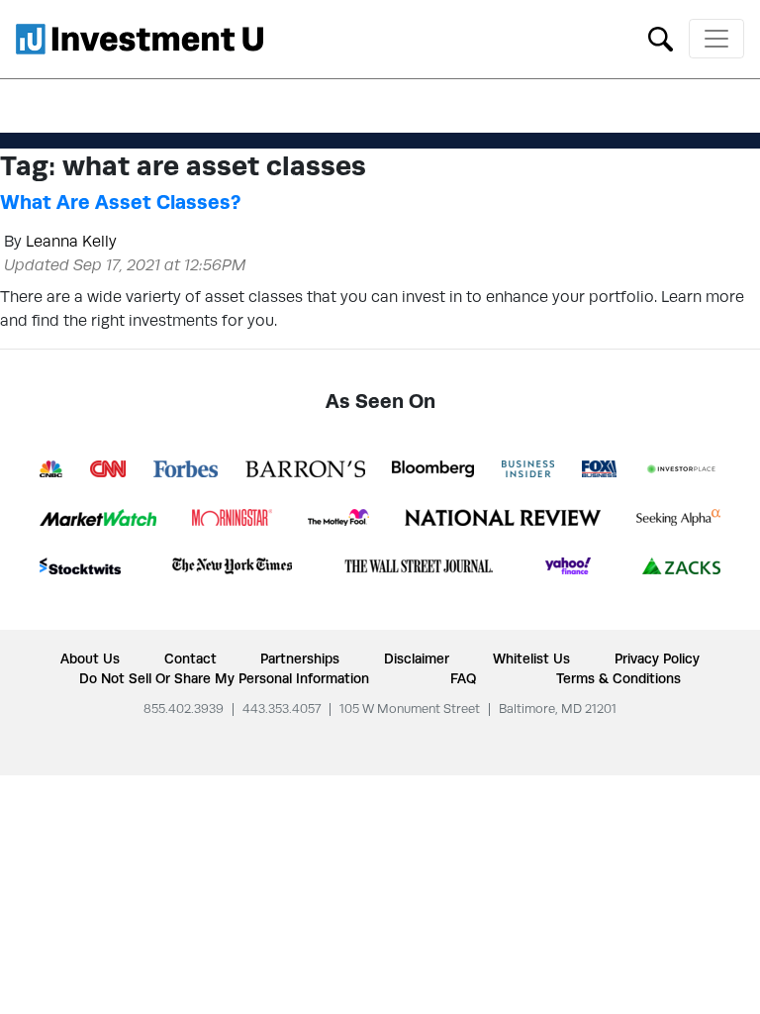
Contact (190, 658)
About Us (90, 658)
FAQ (463, 678)
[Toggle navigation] (716, 38)
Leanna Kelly (71, 241)
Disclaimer (416, 658)
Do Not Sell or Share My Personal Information (224, 678)
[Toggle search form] (660, 37)
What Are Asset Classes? (120, 202)
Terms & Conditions (618, 678)
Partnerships (299, 658)
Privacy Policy (657, 658)
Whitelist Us (531, 658)
